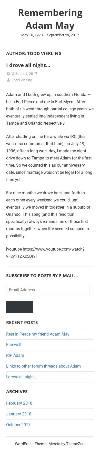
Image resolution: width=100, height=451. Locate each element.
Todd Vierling (22, 80)
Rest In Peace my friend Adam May (37, 334)
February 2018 (19, 403)
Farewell (13, 344)
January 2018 (18, 414)
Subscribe (19, 307)
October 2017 (18, 424)
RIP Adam (15, 355)
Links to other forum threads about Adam (43, 366)
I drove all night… (28, 65)
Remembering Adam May (50, 18)
